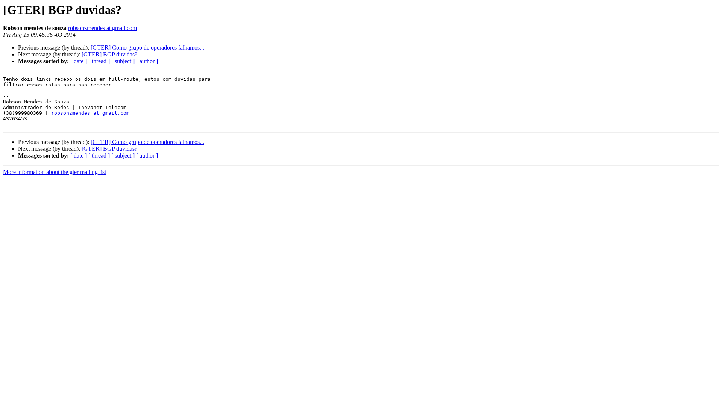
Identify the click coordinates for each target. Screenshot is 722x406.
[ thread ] (99, 61)
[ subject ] (123, 61)
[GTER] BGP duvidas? (109, 54)
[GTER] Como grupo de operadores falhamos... (147, 47)
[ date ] (78, 61)
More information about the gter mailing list (54, 172)
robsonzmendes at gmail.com (102, 28)
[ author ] (147, 61)
